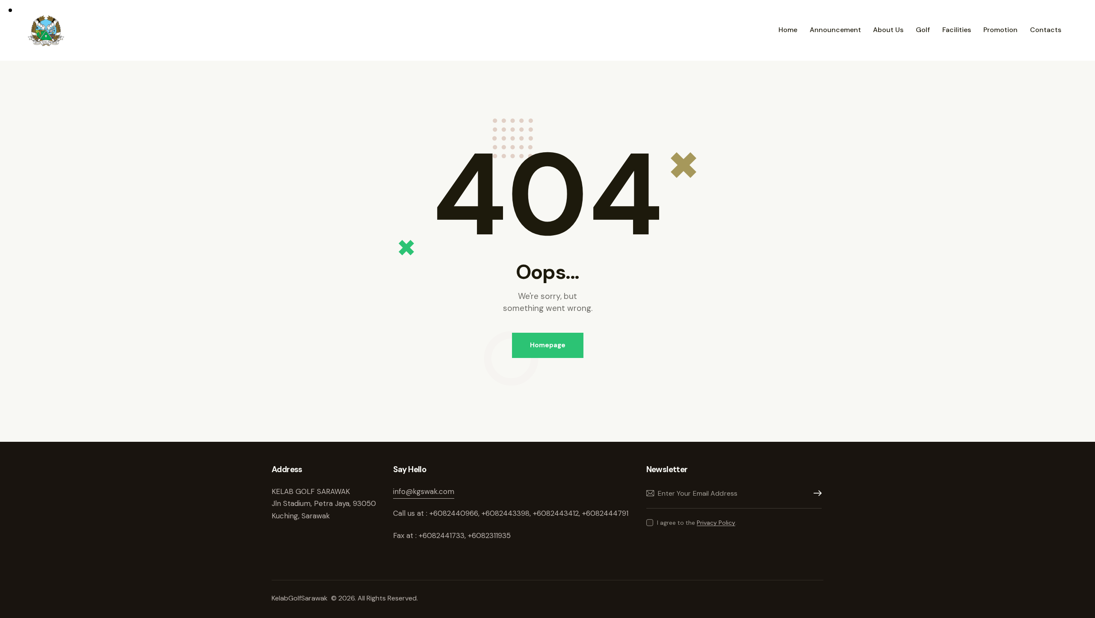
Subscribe (815, 493)
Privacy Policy (716, 523)
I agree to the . (697, 522)
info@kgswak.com (423, 491)
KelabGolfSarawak (300, 598)
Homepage (547, 345)
